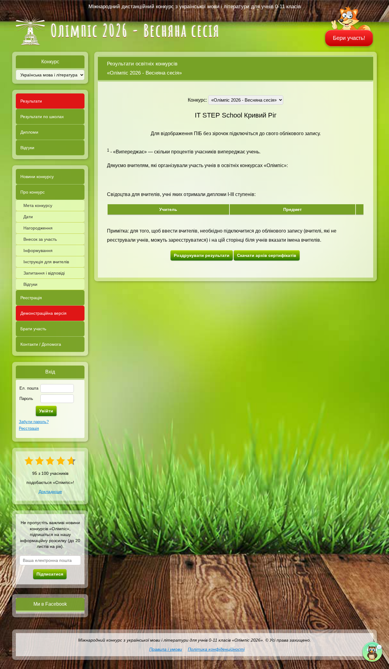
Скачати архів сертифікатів (266, 255)
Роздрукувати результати (201, 255)
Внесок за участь (40, 239)
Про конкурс (32, 192)
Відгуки (27, 147)
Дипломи (29, 132)
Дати (28, 216)
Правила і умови (165, 649)
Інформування (38, 250)
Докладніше (50, 491)
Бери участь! (349, 38)
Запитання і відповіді (44, 273)
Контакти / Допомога (40, 344)
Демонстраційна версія (43, 313)
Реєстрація (31, 297)
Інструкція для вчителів (46, 261)
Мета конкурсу (37, 205)
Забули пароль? (34, 421)
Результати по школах (42, 116)
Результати (31, 101)
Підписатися (49, 574)
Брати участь (33, 328)
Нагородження (38, 228)
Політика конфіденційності (216, 649)
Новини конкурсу (37, 176)
